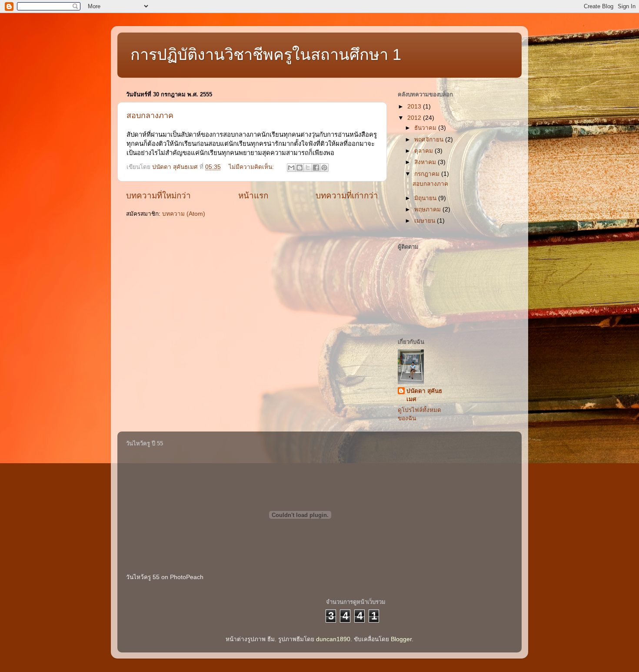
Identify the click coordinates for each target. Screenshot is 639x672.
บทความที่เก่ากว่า (347, 195)
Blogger (401, 639)
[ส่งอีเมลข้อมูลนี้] (291, 167)
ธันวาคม (426, 128)
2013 (415, 106)
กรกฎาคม (427, 174)
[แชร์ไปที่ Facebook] (316, 167)
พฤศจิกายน (429, 139)
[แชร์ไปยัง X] (307, 167)
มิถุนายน (426, 198)
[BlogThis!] (299, 167)
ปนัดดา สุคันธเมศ (424, 395)
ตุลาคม (424, 151)
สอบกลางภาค (149, 115)
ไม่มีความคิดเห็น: (252, 167)
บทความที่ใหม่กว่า (158, 195)
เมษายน (425, 220)
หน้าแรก (253, 195)
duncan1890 (333, 639)
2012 (415, 118)
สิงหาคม (426, 162)
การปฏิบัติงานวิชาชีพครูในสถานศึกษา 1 (265, 54)
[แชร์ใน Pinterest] (324, 167)
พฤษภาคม (428, 209)
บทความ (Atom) (183, 214)
